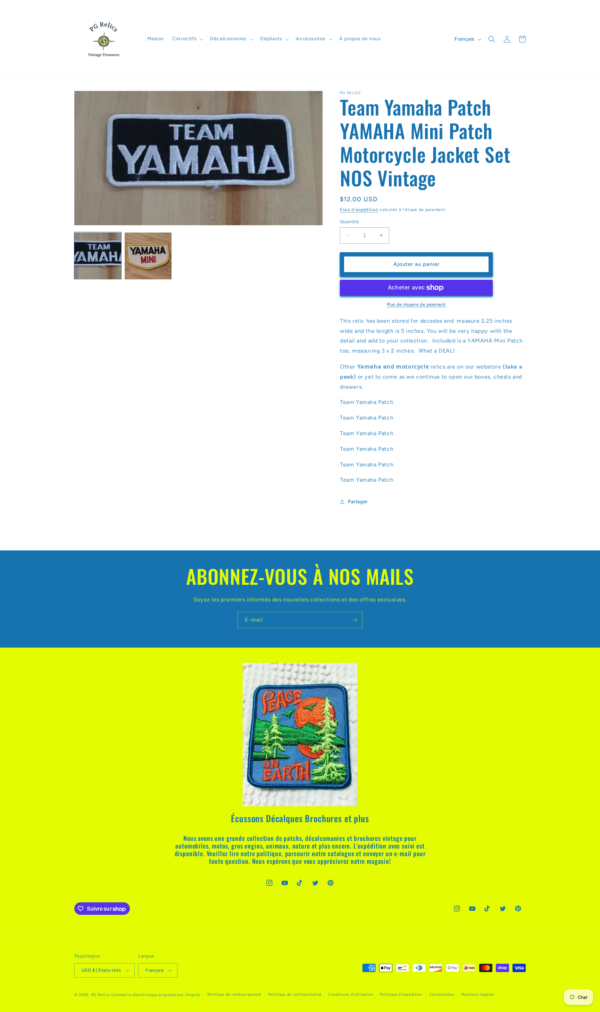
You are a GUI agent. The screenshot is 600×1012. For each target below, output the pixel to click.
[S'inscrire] (354, 620)
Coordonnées (442, 994)
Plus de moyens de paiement (416, 304)
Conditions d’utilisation (350, 994)
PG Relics (100, 995)
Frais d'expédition (359, 209)
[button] (187, 39)
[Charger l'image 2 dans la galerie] (148, 256)
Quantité (349, 221)
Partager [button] (358, 502)
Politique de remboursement (234, 994)
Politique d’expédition (401, 994)
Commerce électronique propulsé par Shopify (155, 995)
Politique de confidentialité (295, 994)
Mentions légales (477, 994)
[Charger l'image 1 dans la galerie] (97, 256)
